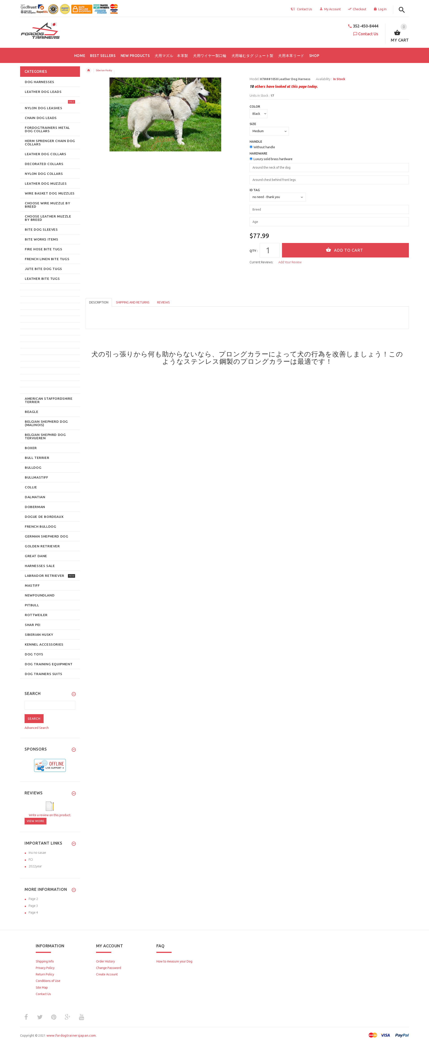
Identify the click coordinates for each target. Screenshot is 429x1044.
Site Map (42, 987)
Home (88, 70)
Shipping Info (45, 961)
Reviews (163, 302)
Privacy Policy (45, 968)
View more (35, 820)
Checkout (359, 9)
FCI (31, 859)
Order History (105, 961)
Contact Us (368, 33)
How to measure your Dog (174, 961)
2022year (35, 866)
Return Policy (45, 974)
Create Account (107, 974)
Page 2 (33, 899)
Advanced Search (37, 728)
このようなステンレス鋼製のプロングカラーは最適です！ (282, 357)
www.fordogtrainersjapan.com (71, 1035)
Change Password (108, 968)
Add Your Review (290, 262)
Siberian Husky (104, 70)
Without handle (264, 147)
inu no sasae (37, 852)
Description (98, 302)
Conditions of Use (48, 981)
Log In (382, 9)
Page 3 (33, 906)
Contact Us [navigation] (304, 9)
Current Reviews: (261, 262)
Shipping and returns (132, 302)
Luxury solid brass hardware (273, 159)
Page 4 (33, 912)
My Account (332, 9)
